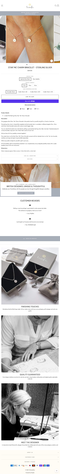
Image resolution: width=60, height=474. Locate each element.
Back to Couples (31, 238)
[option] (30, 13)
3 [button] (29, 64)
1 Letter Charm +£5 (22, 92)
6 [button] (33, 64)
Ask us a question (30, 155)
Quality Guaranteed (26, 193)
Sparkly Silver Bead (25, 79)
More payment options (30, 105)
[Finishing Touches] (30, 275)
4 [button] (30, 64)
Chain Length (30, 82)
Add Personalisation (30, 89)
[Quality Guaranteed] (30, 343)
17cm (24, 85)
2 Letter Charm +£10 (35, 92)
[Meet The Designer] (30, 411)
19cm (30, 85)
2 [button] (28, 64)
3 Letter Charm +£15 (48, 92)
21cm (35, 85)
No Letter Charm (11, 92)
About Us (30, 452)
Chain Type (30, 76)
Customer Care (30, 457)
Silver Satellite (36, 79)
